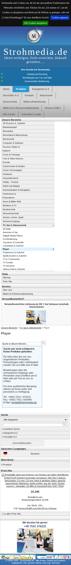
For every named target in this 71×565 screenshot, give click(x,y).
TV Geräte (8, 262)
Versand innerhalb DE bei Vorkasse (38, 508)
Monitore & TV (9, 205)
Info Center (9, 114)
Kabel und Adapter (11, 186)
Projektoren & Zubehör (13, 252)
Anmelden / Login (31, 114)
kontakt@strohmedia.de (24, 402)
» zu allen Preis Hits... (12, 514)
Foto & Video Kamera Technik (12, 160)
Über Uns (7, 290)
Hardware (7, 174)
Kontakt (29, 95)
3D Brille (7, 229)
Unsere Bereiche (9, 328)
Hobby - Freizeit (10, 182)
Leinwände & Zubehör (13, 246)
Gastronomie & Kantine (14, 166)
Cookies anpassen (59, 17)
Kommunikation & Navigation (16, 190)
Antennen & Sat (10, 232)
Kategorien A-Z (40, 89)
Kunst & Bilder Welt (12, 201)
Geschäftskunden (22, 443)
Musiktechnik (9, 209)
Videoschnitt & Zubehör (14, 269)
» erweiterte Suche (11, 429)
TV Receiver (9, 266)
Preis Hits (7, 281)
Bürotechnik (8, 139)
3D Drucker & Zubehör (14, 123)
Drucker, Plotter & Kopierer (10, 149)
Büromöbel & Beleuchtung (15, 135)
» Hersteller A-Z (9, 437)
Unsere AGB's (53, 108)
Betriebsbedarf (10, 127)
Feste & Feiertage (11, 154)
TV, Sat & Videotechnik (30, 328)
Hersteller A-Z (11, 95)
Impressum (46, 95)
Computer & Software (13, 143)
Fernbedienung (10, 239)
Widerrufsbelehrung (34, 101)
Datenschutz (10, 101)
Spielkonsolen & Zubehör (15, 256)
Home (6, 89)
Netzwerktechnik (11, 213)
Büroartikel (8, 131)
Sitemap (6, 277)
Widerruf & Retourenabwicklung (21, 108)
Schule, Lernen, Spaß (13, 217)
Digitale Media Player (13, 235)
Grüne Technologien (12, 170)
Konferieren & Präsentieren (8, 196)
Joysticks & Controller (13, 242)
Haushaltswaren (10, 178)
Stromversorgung (11, 221)
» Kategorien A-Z (10, 433)
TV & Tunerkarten (11, 259)
